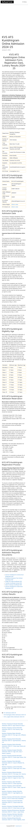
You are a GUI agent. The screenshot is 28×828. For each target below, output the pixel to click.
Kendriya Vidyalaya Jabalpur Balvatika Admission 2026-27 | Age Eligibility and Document (12, 793)
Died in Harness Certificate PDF (13, 584)
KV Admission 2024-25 (10, 712)
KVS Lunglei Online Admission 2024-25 (14, 716)
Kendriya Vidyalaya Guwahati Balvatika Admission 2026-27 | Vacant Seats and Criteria (12, 802)
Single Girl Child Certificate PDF (13, 581)
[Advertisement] (14, 21)
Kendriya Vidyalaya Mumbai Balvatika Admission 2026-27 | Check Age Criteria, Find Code (14, 757)
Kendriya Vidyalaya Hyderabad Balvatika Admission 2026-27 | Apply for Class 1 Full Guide (13, 778)
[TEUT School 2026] (7, 2)
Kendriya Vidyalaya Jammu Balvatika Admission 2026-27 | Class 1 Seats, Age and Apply (13, 787)
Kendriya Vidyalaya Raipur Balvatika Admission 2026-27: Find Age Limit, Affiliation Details (14, 735)
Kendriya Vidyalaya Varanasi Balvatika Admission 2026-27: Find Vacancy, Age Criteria (12, 729)
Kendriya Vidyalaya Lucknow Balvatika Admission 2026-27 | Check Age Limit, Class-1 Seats (14, 768)
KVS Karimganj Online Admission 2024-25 (15, 714)
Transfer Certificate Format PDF (13, 583)
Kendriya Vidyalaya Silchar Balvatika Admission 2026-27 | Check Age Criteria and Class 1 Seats (13, 746)
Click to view (15, 204)
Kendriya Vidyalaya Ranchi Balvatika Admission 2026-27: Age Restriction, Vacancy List (14, 740)
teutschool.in (19, 826)
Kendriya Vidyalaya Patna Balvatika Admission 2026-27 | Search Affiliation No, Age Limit (13, 763)
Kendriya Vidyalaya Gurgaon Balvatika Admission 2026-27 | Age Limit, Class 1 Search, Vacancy (12, 751)
